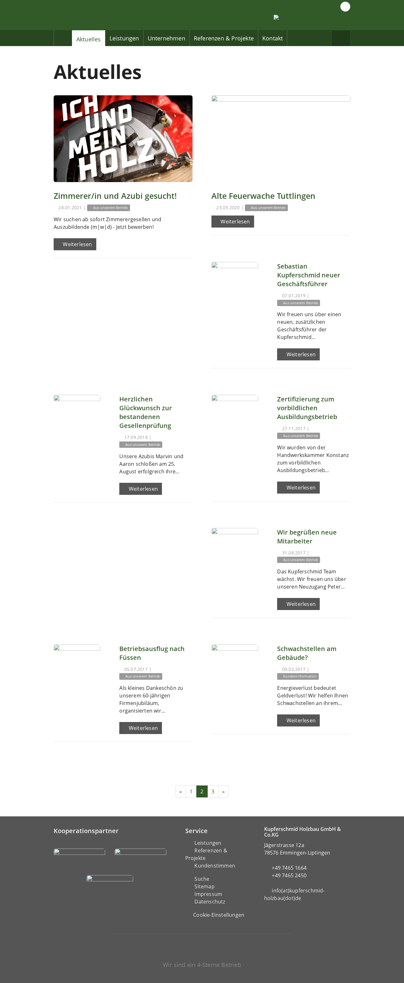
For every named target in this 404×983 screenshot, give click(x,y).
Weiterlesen (77, 244)
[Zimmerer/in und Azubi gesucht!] (123, 138)
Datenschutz (209, 901)
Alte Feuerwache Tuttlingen (263, 195)
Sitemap (204, 886)
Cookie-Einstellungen (218, 914)
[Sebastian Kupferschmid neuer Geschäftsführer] (234, 285)
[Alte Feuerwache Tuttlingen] (280, 138)
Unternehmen (166, 38)
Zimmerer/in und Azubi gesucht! (115, 195)
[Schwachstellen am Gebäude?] (234, 667)
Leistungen (124, 38)
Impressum (208, 894)
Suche (201, 878)
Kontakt (272, 38)
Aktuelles (88, 39)
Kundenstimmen (214, 865)
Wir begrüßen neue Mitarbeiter (307, 536)
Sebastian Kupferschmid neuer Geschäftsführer (308, 275)
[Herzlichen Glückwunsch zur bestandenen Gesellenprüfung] (77, 418)
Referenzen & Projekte (224, 38)
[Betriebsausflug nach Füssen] (77, 667)
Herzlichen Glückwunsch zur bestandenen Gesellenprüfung (145, 412)
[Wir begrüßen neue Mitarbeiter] (234, 551)
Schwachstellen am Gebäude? (306, 653)
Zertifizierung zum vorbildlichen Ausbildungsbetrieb (307, 408)
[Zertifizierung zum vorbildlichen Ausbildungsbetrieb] (234, 418)
